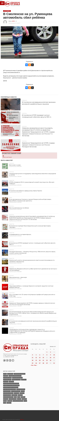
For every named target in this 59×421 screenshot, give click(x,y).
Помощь (24, 379)
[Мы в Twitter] (4, 360)
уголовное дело (16, 391)
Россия (20, 395)
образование (7, 395)
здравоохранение (8, 396)
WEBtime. (22, 419)
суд (5, 402)
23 (50, 360)
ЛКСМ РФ (6, 381)
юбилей (10, 400)
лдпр (5, 400)
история (16, 393)
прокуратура (7, 391)
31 (54, 363)
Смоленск (10, 373)
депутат (6, 398)
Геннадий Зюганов (17, 377)
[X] (32, 64)
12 (36, 357)
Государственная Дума (15, 375)
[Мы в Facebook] (13, 360)
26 (36, 363)
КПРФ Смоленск (21, 389)
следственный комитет (9, 389)
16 (50, 357)
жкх (15, 396)
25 (32, 363)
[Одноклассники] (29, 64)
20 (39, 360)
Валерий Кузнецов (8, 393)
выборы (11, 381)
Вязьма (9, 402)
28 (43, 363)
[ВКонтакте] (26, 64)
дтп (19, 396)
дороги (22, 393)
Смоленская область (19, 373)
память (23, 396)
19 (36, 360)
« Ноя (32, 365)
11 (32, 357)
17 (54, 357)
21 (43, 360)
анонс (19, 398)
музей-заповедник (18, 400)
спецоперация (7, 377)
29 (46, 363)
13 (39, 357)
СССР (25, 400)
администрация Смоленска (11, 387)
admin (13, 21)
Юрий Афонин (12, 398)
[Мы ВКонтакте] (7, 360)
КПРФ (5, 373)
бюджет (24, 398)
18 (32, 360)
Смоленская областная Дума (11, 383)
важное (6, 375)
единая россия (16, 379)
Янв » (35, 365)
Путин (22, 391)
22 (46, 360)
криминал (14, 395)
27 (39, 363)
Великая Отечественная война (11, 385)
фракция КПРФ (7, 379)
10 (54, 355)
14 (43, 357)
